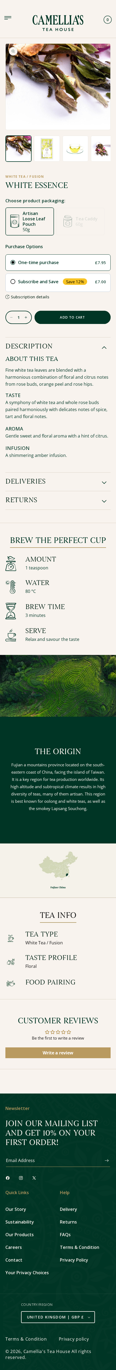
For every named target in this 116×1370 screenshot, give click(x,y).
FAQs (65, 1235)
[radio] (58, 262)
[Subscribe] (104, 1160)
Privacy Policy (74, 1260)
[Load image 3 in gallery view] (75, 148)
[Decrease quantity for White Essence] (9, 317)
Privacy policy (74, 1339)
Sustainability (19, 1222)
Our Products (19, 1235)
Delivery (68, 1209)
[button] (58, 346)
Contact (13, 1260)
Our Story (15, 1209)
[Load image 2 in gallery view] (47, 148)
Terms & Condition (79, 1247)
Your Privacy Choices (27, 1273)
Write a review (58, 1053)
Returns (68, 1222)
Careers (13, 1247)
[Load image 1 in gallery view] (18, 148)
